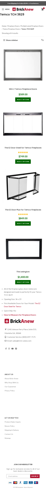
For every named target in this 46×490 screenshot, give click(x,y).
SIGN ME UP (34, 476)
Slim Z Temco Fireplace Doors (23, 89)
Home (4, 26)
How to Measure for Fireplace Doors (20, 315)
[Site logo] (23, 9)
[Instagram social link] (9, 348)
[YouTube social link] (12, 348)
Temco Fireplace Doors (11, 29)
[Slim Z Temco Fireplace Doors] (23, 65)
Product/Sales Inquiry (13, 422)
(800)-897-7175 (29, 337)
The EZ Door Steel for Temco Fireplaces (23, 147)
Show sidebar (12, 40)
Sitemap (8, 438)
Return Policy (10, 426)
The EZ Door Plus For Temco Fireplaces (23, 209)
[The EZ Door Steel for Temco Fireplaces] (23, 124)
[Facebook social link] (6, 348)
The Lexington (23, 271)
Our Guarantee (10, 387)
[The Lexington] (23, 248)
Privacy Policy (10, 391)
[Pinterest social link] (16, 348)
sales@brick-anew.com (22, 341)
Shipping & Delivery (12, 430)
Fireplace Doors (13, 26)
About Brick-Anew (11, 378)
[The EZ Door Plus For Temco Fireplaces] (23, 186)
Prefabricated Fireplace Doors (32, 26)
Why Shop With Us (12, 383)
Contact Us (9, 434)
